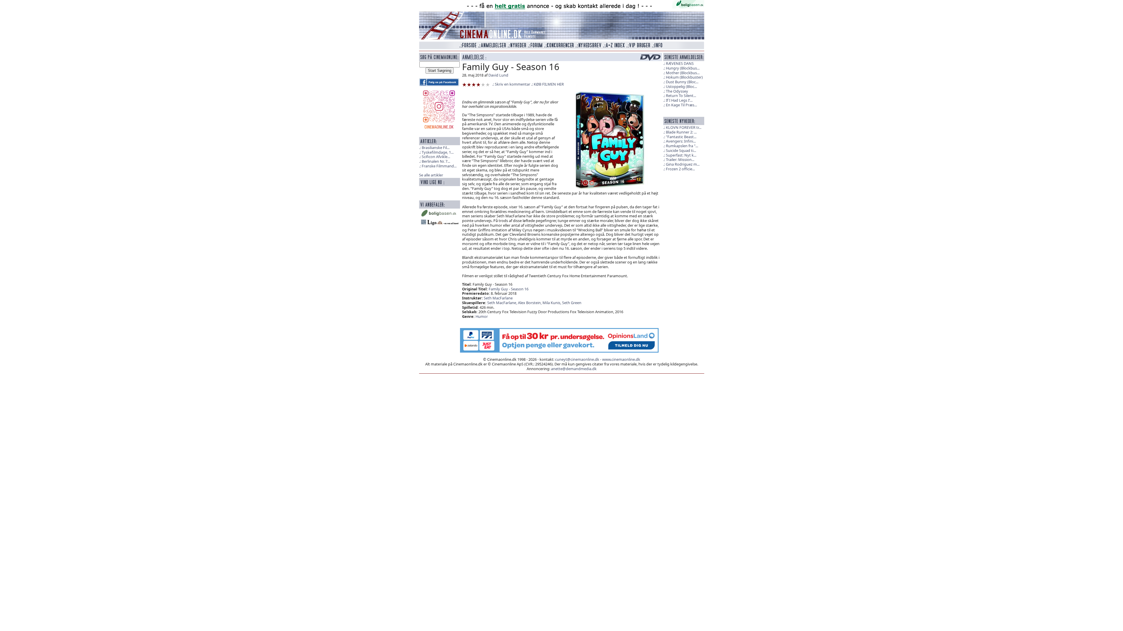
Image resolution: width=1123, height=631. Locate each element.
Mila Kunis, (552, 302)
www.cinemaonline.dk (621, 359)
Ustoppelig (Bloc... (681, 86)
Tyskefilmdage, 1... (438, 152)
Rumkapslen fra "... (682, 145)
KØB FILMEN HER (549, 84)
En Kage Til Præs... (681, 105)
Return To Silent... (681, 95)
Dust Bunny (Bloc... (682, 81)
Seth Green (571, 302)
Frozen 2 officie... (680, 168)
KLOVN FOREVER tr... (683, 127)
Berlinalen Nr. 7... (436, 161)
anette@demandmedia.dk (574, 368)
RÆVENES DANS (680, 63)
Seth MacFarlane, (502, 302)
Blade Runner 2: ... (681, 132)
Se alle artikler (431, 175)
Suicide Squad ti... (681, 150)
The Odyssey (677, 91)
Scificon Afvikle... (436, 156)
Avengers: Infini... (681, 141)
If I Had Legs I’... (679, 100)
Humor (482, 316)
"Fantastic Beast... (681, 136)
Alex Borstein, (530, 302)
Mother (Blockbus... (683, 72)
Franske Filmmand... (439, 166)
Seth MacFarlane (498, 298)
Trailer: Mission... (680, 159)
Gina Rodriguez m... (683, 164)
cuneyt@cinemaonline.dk (577, 359)
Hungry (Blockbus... (683, 68)
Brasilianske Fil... (435, 147)
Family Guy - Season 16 (508, 289)
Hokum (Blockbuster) (684, 77)
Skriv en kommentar (512, 84)
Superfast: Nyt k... (681, 155)
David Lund (498, 75)
